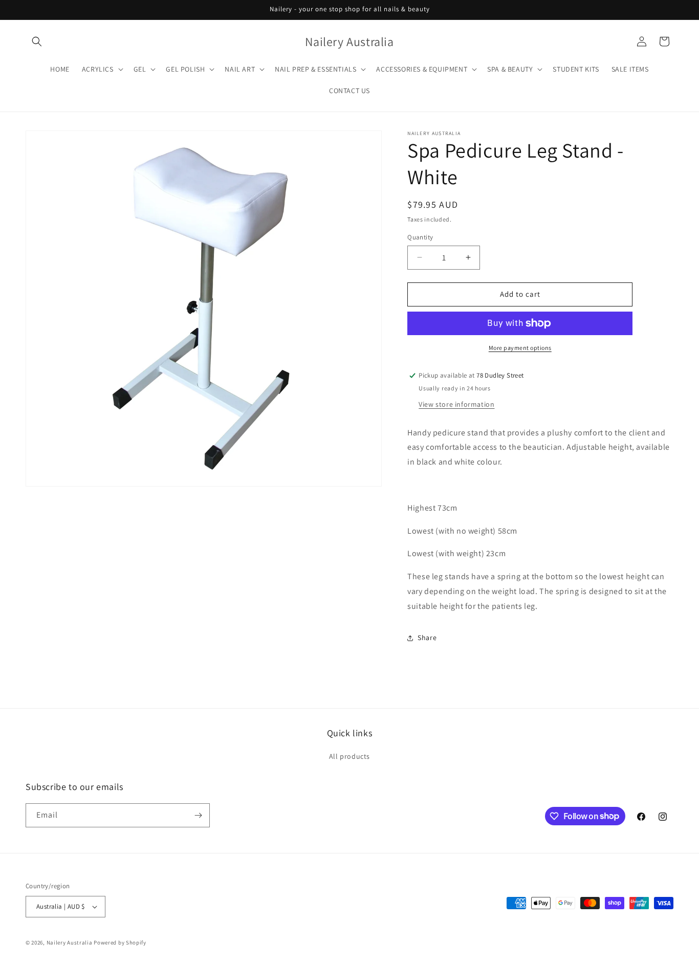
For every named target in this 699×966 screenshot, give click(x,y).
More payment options (520, 348)
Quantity (420, 237)
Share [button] (427, 637)
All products (349, 756)
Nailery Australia (70, 942)
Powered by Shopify (120, 942)
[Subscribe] (198, 815)
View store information (456, 404)
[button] (37, 41)
